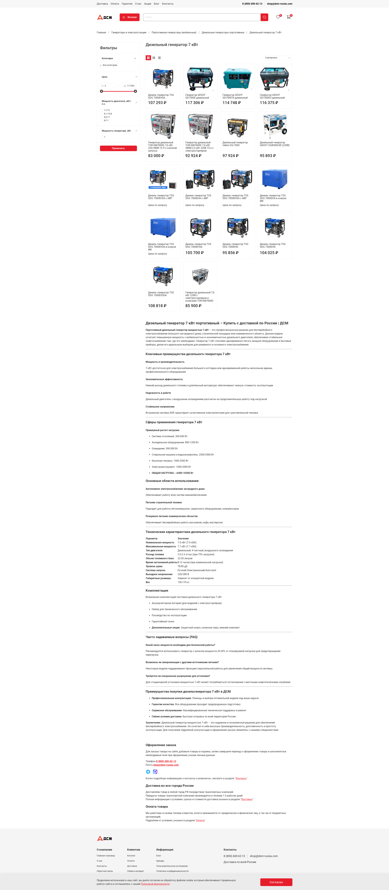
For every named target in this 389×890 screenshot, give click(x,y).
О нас (138, 3)
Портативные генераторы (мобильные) (174, 32)
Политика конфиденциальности (172, 871)
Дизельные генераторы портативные (223, 32)
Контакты (167, 3)
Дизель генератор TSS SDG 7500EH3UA (161, 294)
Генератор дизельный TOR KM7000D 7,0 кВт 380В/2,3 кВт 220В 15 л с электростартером (199, 146)
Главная (101, 32)
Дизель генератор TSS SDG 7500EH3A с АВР (161, 197)
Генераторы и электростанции (128, 32)
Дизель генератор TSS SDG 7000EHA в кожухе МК (273, 198)
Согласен (276, 882)
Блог (156, 3)
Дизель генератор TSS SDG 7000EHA (235, 245)
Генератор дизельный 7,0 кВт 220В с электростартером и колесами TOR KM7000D (199, 296)
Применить (118, 148)
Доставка (102, 3)
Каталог (132, 17)
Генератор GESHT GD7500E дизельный (197, 96)
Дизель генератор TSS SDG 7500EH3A (161, 96)
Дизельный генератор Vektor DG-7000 (235, 144)
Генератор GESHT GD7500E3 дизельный (272, 96)
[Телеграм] (148, 771)
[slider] (101, 91)
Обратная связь (105, 871)
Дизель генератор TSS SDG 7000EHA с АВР (198, 197)
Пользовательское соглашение (172, 866)
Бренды (160, 861)
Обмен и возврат (135, 871)
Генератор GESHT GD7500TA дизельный (235, 96)
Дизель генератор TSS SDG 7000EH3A (198, 245)
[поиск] (264, 17)
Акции (147, 3)
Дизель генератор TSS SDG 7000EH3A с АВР (235, 197)
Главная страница (106, 855)
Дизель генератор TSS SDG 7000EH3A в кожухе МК (162, 247)
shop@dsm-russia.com (279, 3)
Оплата (115, 3)
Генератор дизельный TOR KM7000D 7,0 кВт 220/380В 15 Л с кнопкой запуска (162, 146)
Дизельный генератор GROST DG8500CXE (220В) (275, 144)
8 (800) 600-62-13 (252, 3)
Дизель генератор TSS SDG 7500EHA (273, 245)
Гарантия (127, 3)
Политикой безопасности (155, 884)
